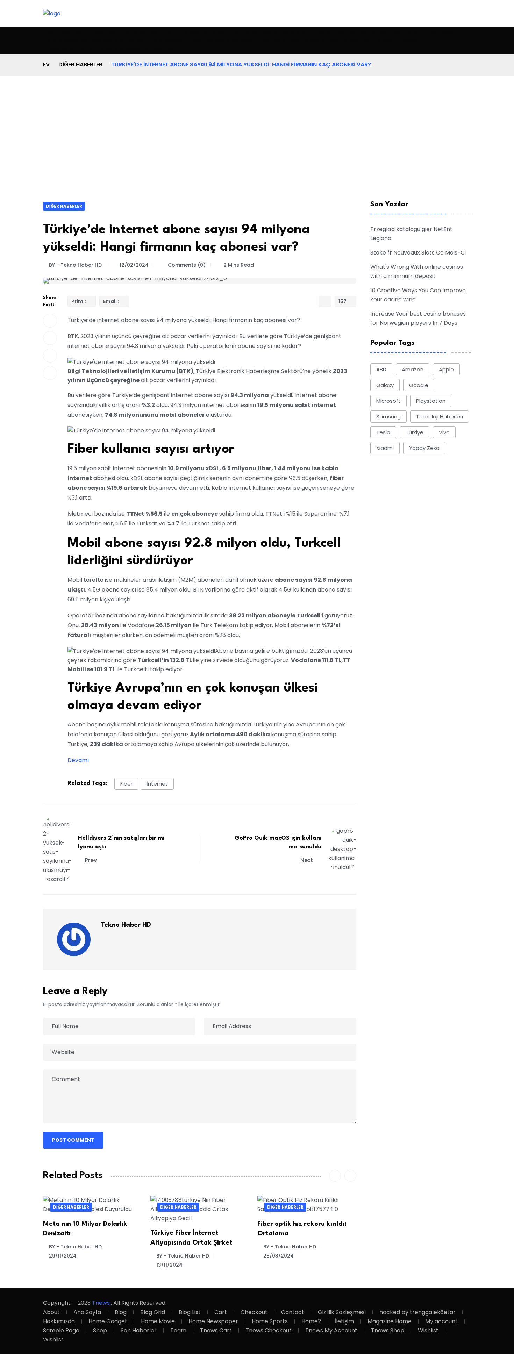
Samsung (388, 416)
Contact (216, 31)
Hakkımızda (372, 31)
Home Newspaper (65, 40)
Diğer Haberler (80, 64)
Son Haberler (307, 40)
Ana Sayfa (75, 31)
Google (418, 385)
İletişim (152, 40)
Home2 (133, 40)
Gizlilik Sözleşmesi (254, 31)
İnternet (157, 783)
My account (223, 40)
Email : (111, 301)
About (51, 31)
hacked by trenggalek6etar (318, 31)
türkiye (414, 432)
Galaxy (385, 385)
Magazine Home (184, 40)
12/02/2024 (134, 265)
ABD (381, 369)
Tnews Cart (357, 40)
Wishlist (140, 49)
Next (307, 860)
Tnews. (101, 1303)
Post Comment (73, 1140)
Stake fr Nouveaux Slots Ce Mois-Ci (418, 253)
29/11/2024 (63, 1255)
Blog (97, 31)
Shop (281, 40)
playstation (430, 400)
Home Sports (105, 40)
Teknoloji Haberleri (439, 416)
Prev (91, 860)
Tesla (383, 432)
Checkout (188, 31)
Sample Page (258, 40)
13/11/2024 (169, 1264)
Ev (46, 64)
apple (446, 369)
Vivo (444, 432)
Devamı (78, 760)
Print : (79, 301)
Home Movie (442, 31)
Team (333, 40)
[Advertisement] (257, 149)
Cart (166, 31)
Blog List (146, 31)
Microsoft (388, 400)
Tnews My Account (69, 49)
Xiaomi (385, 448)
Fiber (126, 783)
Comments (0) (186, 265)
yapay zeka (424, 448)
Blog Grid (119, 31)
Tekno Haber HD (126, 925)
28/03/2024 (278, 1255)
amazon (412, 369)
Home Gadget (406, 31)
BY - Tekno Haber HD (75, 265)
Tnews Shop (112, 49)
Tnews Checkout (397, 40)
